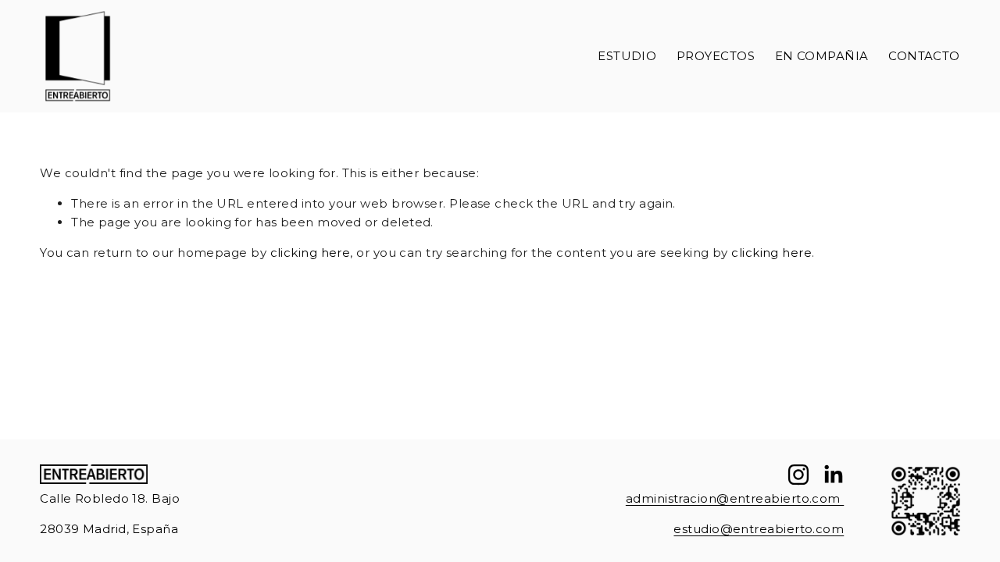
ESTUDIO (627, 55)
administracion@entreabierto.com (735, 498)
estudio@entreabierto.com (758, 528)
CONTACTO (924, 55)
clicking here (310, 252)
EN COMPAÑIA (822, 55)
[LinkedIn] (833, 475)
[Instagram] (798, 475)
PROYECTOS (716, 55)
